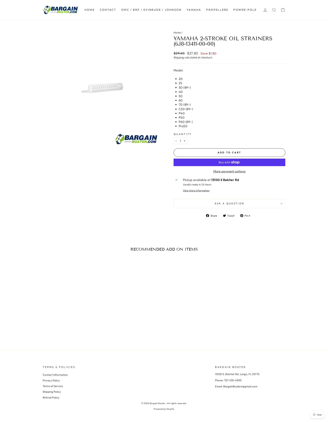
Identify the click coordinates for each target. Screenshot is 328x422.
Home (177, 32)
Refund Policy (51, 397)
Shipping (179, 57)
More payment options (229, 171)
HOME (90, 9)
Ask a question (229, 203)
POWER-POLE (245, 9)
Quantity (183, 134)
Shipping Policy (52, 391)
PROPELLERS (217, 9)
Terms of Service (53, 386)
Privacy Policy (51, 380)
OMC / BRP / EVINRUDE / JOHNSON (151, 9)
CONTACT (108, 9)
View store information (196, 190)
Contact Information (55, 374)
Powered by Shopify (164, 408)
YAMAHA (194, 9)
